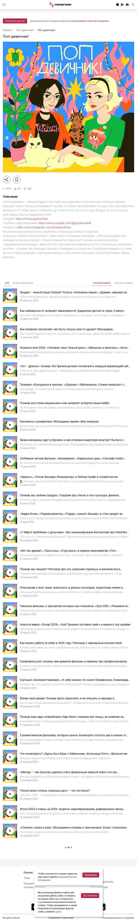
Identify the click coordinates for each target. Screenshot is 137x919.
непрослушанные (22, 282)
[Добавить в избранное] (17, 179)
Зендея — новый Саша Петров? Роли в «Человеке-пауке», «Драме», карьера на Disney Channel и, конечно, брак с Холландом (73, 294)
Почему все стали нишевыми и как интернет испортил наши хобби (64, 403)
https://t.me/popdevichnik (32, 219)
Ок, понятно (90, 895)
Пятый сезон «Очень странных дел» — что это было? (55, 790)
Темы (27, 878)
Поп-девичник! (25, 30)
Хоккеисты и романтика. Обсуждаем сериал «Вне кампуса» (59, 421)
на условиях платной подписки (90, 21)
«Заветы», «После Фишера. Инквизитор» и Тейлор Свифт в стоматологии (69, 477)
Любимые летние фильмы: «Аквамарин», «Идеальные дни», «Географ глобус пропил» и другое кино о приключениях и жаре (72, 460)
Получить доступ (15, 21)
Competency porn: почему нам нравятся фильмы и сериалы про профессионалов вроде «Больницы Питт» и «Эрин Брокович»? (73, 663)
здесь (58, 911)
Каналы (7, 30)
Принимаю (91, 875)
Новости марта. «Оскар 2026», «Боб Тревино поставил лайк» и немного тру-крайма (75, 624)
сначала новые (102, 282)
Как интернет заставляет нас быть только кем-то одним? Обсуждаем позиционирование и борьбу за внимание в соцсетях (66, 331)
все (7, 282)
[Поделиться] (6, 179)
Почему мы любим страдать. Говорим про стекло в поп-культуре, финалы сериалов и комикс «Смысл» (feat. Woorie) (69, 497)
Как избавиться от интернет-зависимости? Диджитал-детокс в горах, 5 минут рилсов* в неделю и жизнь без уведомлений (72, 312)
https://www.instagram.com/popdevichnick (44, 227)
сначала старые (123, 282)
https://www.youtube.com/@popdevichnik (65, 223)
